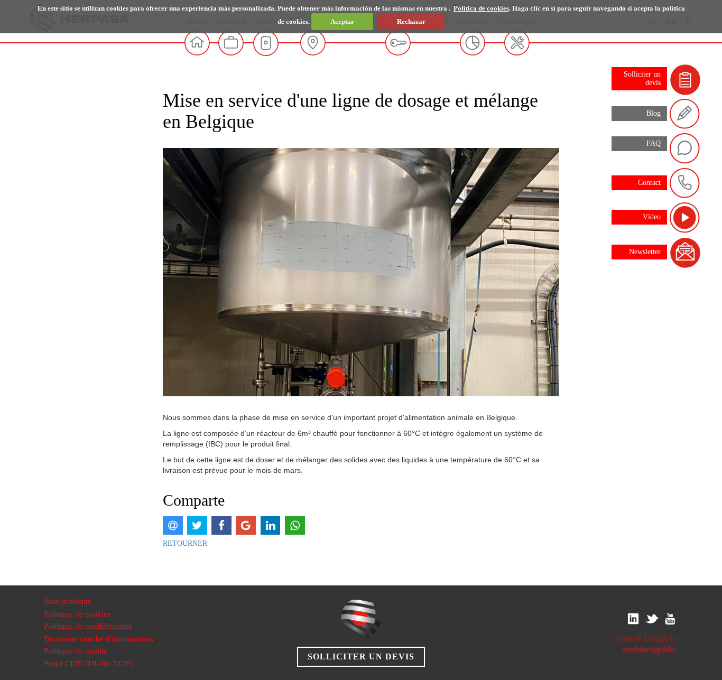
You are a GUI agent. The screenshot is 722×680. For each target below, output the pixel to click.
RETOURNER (185, 543)
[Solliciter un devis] (685, 79)
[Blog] (685, 113)
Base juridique (67, 601)
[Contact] (685, 183)
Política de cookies (481, 8)
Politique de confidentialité (88, 626)
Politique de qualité (75, 651)
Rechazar (411, 21)
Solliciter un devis (361, 656)
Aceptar (342, 21)
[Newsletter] (685, 252)
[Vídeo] (685, 217)
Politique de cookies (77, 614)
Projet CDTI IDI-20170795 (88, 663)
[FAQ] (685, 148)
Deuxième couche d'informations (98, 639)
